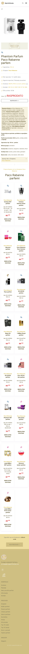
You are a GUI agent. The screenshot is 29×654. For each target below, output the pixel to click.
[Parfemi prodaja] (2, 3)
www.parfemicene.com (8, 647)
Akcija (3, 619)
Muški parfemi (5, 606)
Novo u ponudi (5, 630)
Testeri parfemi (5, 633)
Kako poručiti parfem (7, 590)
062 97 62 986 (22, 87)
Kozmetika (4, 617)
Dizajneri (3, 604)
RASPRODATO (13, 100)
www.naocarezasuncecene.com (14, 649)
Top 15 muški (5, 625)
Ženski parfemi (5, 609)
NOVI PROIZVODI (13, 544)
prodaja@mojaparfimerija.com (10, 564)
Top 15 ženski (5, 627)
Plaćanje (3, 588)
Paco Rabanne (13, 70)
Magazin (3, 641)
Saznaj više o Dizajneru (9, 158)
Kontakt (3, 595)
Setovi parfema (5, 614)
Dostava (3, 585)
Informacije (4, 593)
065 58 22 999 (12, 87)
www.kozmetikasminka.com (15, 650)
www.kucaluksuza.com (20, 647)
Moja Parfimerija (9, 3)
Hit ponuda (4, 622)
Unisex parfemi (5, 612)
